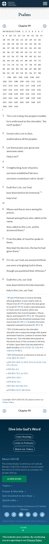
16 (37, 35)
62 (39, 56)
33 (30, 44)
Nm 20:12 (26, 390)
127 (5, 94)
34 (35, 44)
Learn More (14, 479)
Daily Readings (24, 436)
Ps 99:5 (36, 325)
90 (4, 73)
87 (30, 69)
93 (17, 73)
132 (33, 94)
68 (26, 60)
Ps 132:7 (21, 358)
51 (30, 52)
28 (8, 44)
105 (37, 77)
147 (39, 102)
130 (22, 94)
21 (17, 40)
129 (16, 94)
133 (39, 94)
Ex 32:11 (17, 390)
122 (16, 90)
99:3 (11, 369)
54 (4, 56)
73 (8, 65)
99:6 (11, 382)
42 (30, 48)
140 (39, 98)
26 (39, 40)
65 (13, 60)
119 (39, 85)
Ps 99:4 (18, 307)
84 (17, 69)
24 (30, 40)
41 (26, 48)
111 (33, 81)
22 (21, 40)
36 (4, 48)
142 (10, 102)
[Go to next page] (44, 26)
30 (17, 44)
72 (4, 65)
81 (4, 69)
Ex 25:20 (26, 347)
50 (26, 52)
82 (8, 69)
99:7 (10, 386)
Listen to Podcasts (23, 443)
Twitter (6, 514)
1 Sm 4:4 (39, 347)
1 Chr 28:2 (11, 358)
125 (33, 90)
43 (35, 48)
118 (33, 85)
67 (21, 60)
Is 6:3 (16, 369)
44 (39, 48)
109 (22, 81)
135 (10, 98)
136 (16, 98)
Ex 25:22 (37, 362)
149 (10, 106)
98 (39, 73)
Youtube (21, 514)
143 (16, 102)
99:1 (10, 329)
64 (8, 60)
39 (17, 48)
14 (28, 35)
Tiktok (42, 514)
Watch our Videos (24, 449)
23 (26, 40)
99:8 (11, 390)
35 (39, 44)
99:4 (11, 373)
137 (22, 98)
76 (21, 65)
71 (39, 60)
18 (4, 40)
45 (4, 52)
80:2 (26, 362)
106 (5, 81)
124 (27, 90)
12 (19, 35)
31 (21, 44)
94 (21, 73)
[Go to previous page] (4, 26)
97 (35, 73)
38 (13, 48)
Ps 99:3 (21, 322)
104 (32, 77)
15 (32, 35)
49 (21, 52)
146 (33, 102)
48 (17, 52)
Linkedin (28, 514)
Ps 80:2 (18, 350)
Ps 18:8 (17, 362)
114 (10, 85)
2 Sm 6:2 (10, 350)
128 (10, 94)
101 (15, 77)
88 (35, 69)
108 (16, 81)
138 (27, 98)
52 (35, 52)
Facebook (13, 514)
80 (39, 65)
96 (30, 73)
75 (17, 65)
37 (8, 48)
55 (8, 56)
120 (5, 90)
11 (14, 35)
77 (26, 65)
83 (13, 69)
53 (39, 52)
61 (35, 56)
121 (10, 90)
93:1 (31, 362)
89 (39, 69)
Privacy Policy (8, 402)
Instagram (35, 514)
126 (39, 90)
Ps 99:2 (21, 304)
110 (27, 81)
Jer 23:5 (24, 373)
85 (21, 69)
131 (27, 94)
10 (10, 35)
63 (4, 60)
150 (16, 106)
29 (13, 44)
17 (41, 35)
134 (5, 98)
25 (35, 40)
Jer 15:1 (17, 382)
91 (8, 73)
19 (8, 40)
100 (9, 77)
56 (13, 56)
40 (21, 48)
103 (26, 77)
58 (21, 56)
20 (13, 40)
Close (23, 528)
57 (17, 56)
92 (13, 73)
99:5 (10, 355)
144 (22, 102)
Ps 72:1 (17, 373)
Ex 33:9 (16, 386)
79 (35, 65)
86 (26, 69)
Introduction (11, 31)
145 (27, 102)
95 (26, 73)
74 (13, 65)
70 (35, 60)
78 (30, 65)
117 (27, 85)
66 (17, 60)
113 (5, 85)
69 (30, 60)
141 (5, 102)
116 (22, 85)
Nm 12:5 (23, 386)
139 (33, 98)
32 (26, 44)
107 (10, 81)
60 (30, 56)
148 (5, 106)
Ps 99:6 (27, 316)
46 (8, 52)
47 (13, 52)
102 (20, 77)
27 (4, 44)
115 (16, 85)
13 (23, 35)
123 (22, 90)
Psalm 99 (12, 297)
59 (26, 56)
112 (39, 81)
